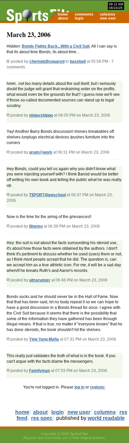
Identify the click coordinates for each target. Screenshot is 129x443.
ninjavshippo (41, 115)
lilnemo (36, 226)
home (63, 14)
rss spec (42, 418)
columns (107, 14)
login (79, 18)
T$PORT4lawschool (47, 195)
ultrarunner (39, 280)
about (63, 18)
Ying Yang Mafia (44, 339)
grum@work (40, 152)
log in (79, 387)
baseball (78, 61)
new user (108, 18)
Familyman (39, 370)
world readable (106, 418)
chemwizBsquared (46, 61)
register (97, 387)
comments (84, 14)
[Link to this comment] (8, 115)
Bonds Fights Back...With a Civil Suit (56, 46)
